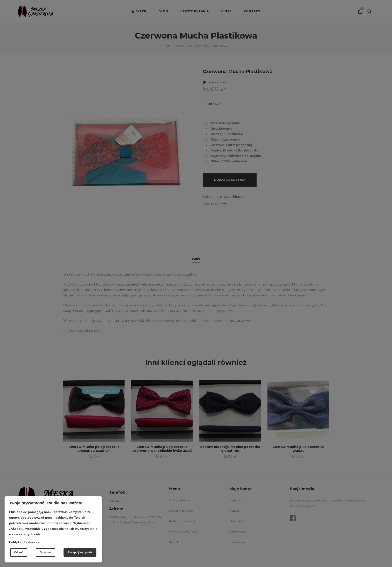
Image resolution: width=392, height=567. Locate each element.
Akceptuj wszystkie (80, 552)
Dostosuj (45, 552)
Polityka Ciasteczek (24, 542)
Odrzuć (18, 552)
